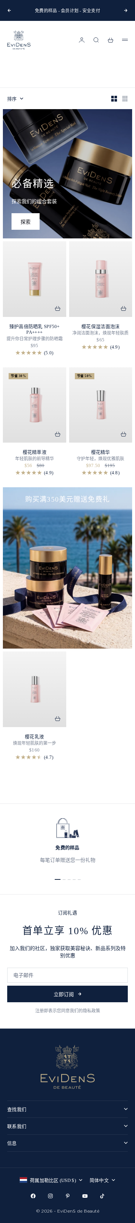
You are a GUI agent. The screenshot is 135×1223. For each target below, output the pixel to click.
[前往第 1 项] (57, 879)
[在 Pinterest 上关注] (68, 1196)
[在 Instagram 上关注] (50, 1196)
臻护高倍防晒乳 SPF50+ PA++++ (34, 329)
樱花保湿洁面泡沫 (100, 326)
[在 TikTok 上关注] (102, 1196)
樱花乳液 (34, 736)
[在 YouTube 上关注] (85, 1196)
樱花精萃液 (34, 452)
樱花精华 (100, 452)
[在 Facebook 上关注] (33, 1196)
